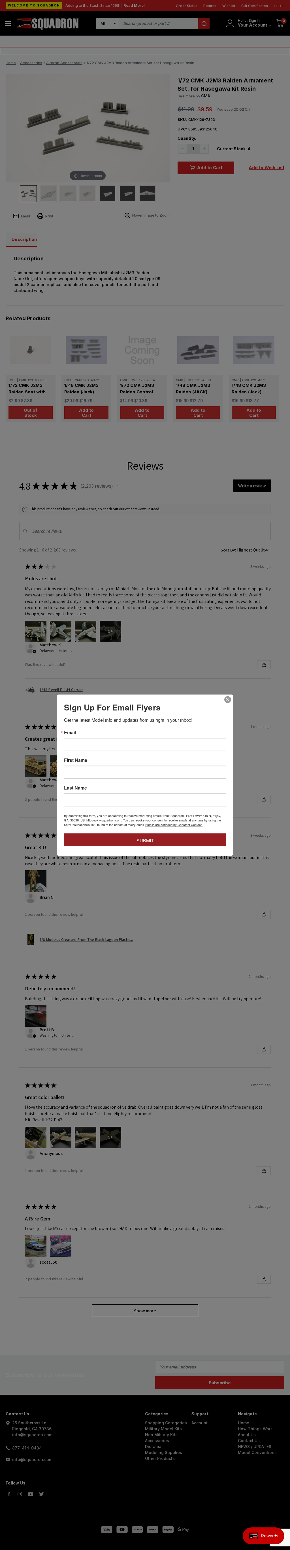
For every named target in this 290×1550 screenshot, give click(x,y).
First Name (75, 760)
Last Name (75, 787)
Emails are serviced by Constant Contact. (173, 824)
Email (70, 732)
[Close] (227, 699)
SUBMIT (145, 840)
